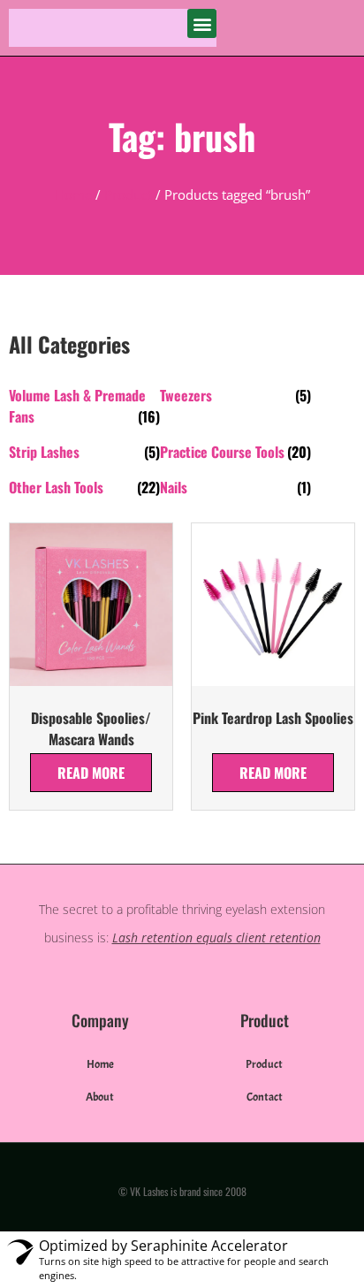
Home (73, 194)
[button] (201, 23)
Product (128, 194)
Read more (91, 772)
